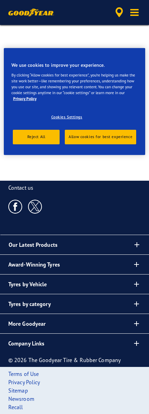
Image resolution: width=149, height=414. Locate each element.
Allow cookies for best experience (100, 136)
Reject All (36, 136)
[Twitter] (35, 206)
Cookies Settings (66, 117)
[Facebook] (15, 206)
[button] (134, 12)
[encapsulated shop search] (119, 12)
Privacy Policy (24, 98)
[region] (75, 101)
